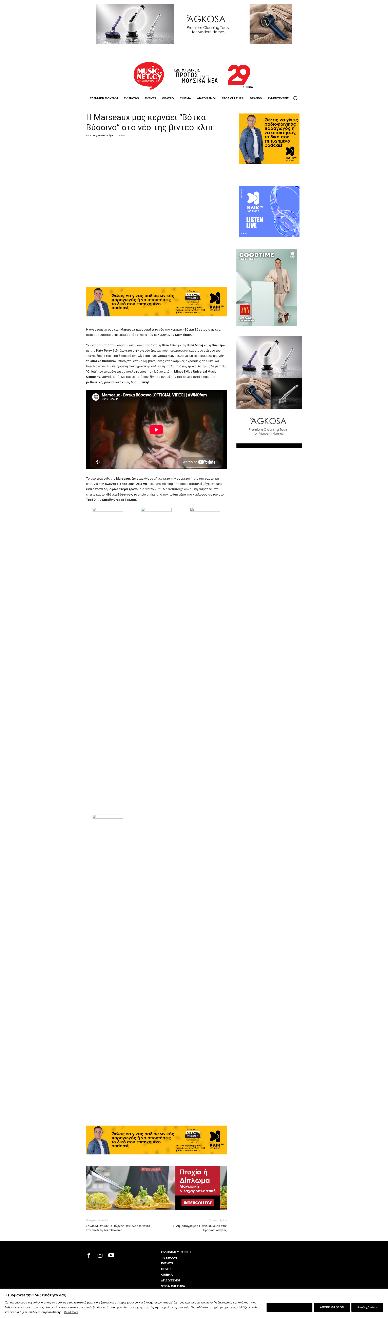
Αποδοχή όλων (367, 1307)
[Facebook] (89, 1255)
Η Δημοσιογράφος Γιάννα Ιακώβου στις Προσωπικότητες (200, 1228)
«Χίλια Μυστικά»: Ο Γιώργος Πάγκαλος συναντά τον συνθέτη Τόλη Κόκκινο (118, 1228)
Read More (71, 1312)
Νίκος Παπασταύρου (102, 135)
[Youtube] (111, 1255)
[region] (194, 1303)
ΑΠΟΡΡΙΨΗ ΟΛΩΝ (332, 1307)
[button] (295, 98)
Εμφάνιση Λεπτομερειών (289, 1307)
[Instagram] (100, 1255)
